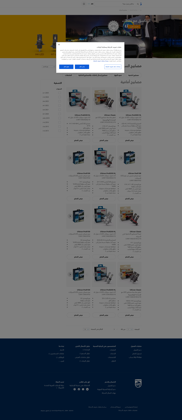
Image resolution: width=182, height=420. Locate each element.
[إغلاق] (59, 44)
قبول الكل (66, 67)
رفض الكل (82, 67)
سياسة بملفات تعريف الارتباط (101, 61)
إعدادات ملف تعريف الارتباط (113, 67)
